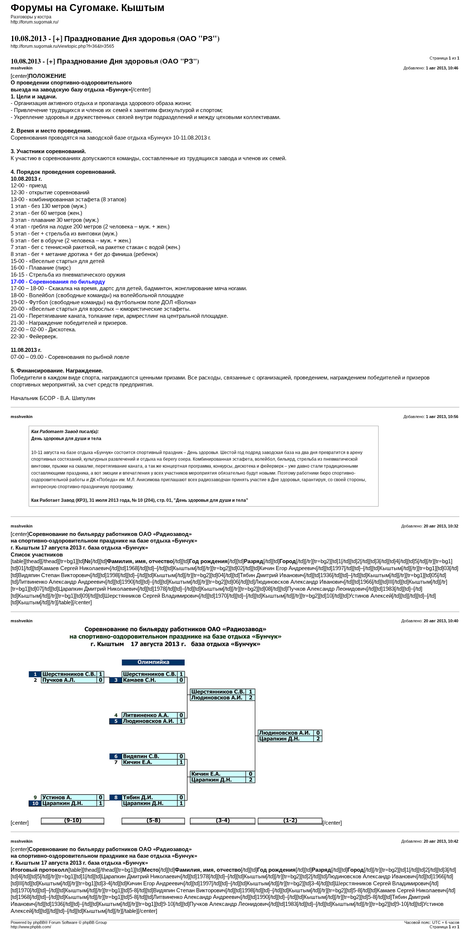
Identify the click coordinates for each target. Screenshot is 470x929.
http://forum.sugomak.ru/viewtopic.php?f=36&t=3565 (62, 46)
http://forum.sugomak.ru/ (34, 22)
